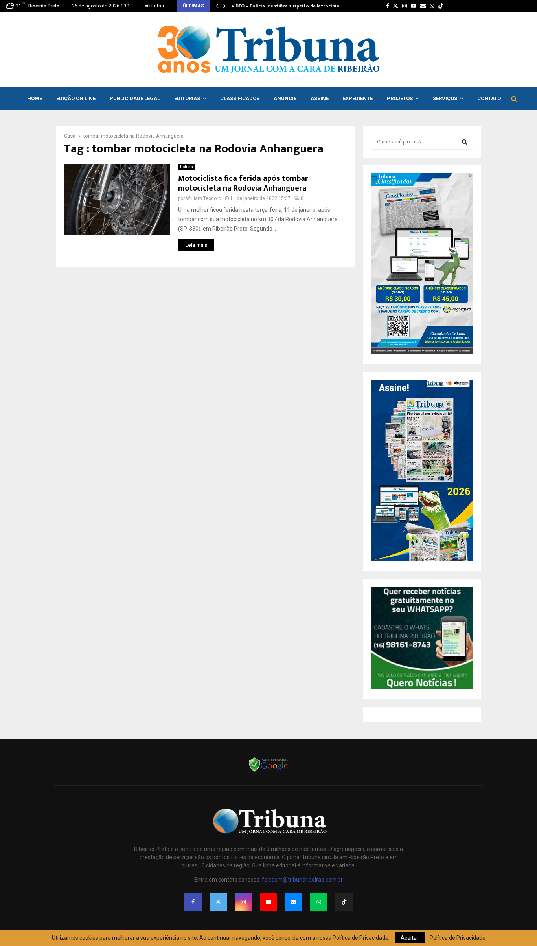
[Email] (293, 902)
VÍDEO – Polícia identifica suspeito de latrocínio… (288, 6)
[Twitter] (218, 902)
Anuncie (285, 98)
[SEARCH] (464, 142)
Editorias (187, 98)
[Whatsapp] (318, 902)
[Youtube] (268, 902)
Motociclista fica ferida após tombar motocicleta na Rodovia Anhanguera (243, 183)
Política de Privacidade (458, 937)
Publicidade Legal (135, 98)
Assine (320, 98)
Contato (489, 98)
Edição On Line (76, 98)
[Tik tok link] (440, 6)
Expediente (358, 98)
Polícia (186, 167)
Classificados (239, 98)
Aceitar (410, 938)
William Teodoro (203, 198)
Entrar (157, 6)
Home (34, 98)
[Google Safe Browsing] (268, 771)
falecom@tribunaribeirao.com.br (302, 879)
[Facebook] (193, 902)
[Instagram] (243, 902)
